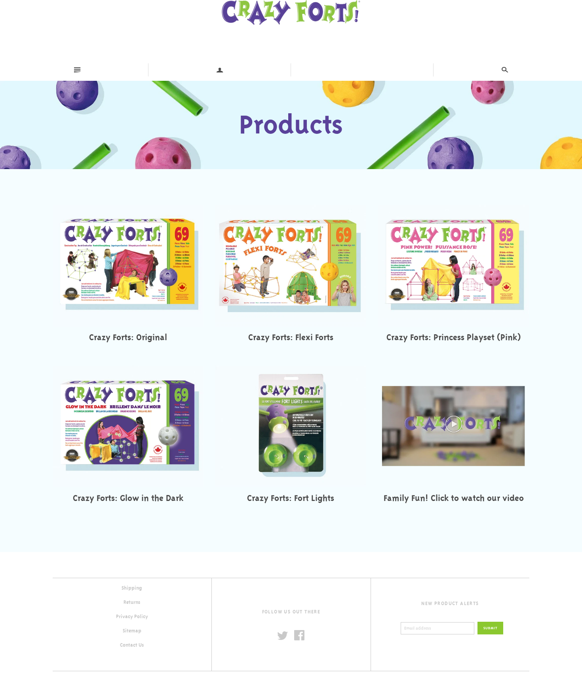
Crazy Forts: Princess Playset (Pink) (453, 337)
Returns (132, 602)
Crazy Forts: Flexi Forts (290, 337)
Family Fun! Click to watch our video (454, 498)
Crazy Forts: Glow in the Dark (128, 498)
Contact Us (132, 645)
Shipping (132, 588)
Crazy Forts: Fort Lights (290, 498)
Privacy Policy (132, 616)
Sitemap (132, 631)
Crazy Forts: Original (128, 337)
